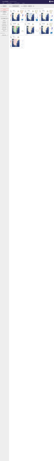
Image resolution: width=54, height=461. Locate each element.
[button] (8, 18)
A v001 (4, 11)
